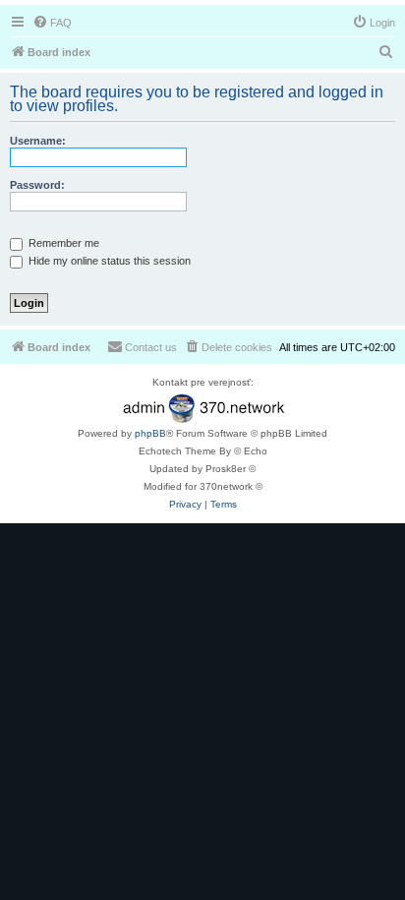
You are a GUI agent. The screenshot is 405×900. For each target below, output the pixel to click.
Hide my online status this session (108, 261)
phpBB (150, 433)
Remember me (62, 243)
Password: (37, 185)
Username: (38, 141)
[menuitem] (52, 22)
